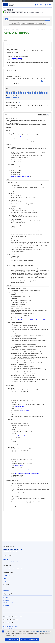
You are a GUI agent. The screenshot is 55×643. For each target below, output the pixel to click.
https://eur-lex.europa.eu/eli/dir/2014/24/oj (20, 176)
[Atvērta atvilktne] (5, 39)
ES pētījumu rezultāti (8, 602)
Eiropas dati (6, 600)
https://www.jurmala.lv (24, 410)
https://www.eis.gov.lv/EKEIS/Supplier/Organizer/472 (26, 473)
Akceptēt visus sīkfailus (12, 639)
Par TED (5, 588)
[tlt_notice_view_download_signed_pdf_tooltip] (42, 81)
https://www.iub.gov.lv (24, 469)
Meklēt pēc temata (40, 23)
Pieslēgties (40, 4)
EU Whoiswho (6, 605)
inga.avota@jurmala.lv (17, 58)
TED (5, 29)
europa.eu (17, 619)
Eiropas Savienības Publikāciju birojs (12, 549)
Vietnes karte (6, 590)
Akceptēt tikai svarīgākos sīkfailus (29, 639)
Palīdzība (5, 559)
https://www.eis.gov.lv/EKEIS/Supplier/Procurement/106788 (32, 319)
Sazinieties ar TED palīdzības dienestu (12, 561)
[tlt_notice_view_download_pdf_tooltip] (7, 93)
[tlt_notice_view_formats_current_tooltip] (47, 114)
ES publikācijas (6, 608)
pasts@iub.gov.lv (19, 465)
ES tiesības (6, 597)
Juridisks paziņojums (8, 575)
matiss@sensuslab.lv (20, 435)
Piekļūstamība (6, 581)
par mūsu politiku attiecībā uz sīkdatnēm (41, 631)
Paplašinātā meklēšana (15, 23)
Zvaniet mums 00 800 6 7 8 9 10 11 (11, 626)
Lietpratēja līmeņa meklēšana (28, 23)
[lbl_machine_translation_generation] (19, 102)
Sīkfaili (4, 578)
